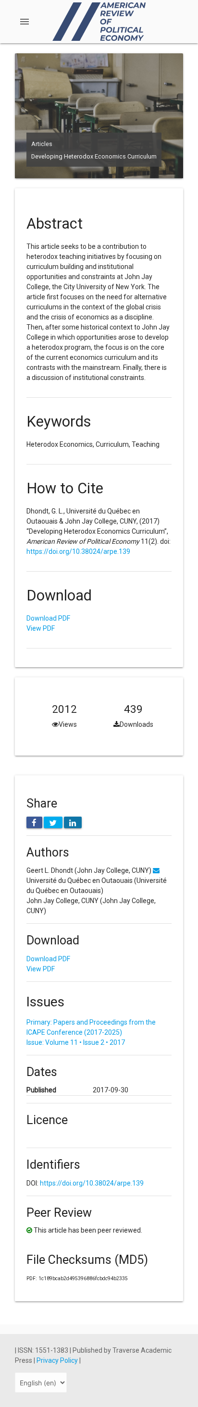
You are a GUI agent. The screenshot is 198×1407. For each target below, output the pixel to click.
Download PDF (48, 618)
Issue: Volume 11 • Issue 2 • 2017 (75, 1042)
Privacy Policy (58, 1360)
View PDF (40, 628)
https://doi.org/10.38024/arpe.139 (78, 551)
